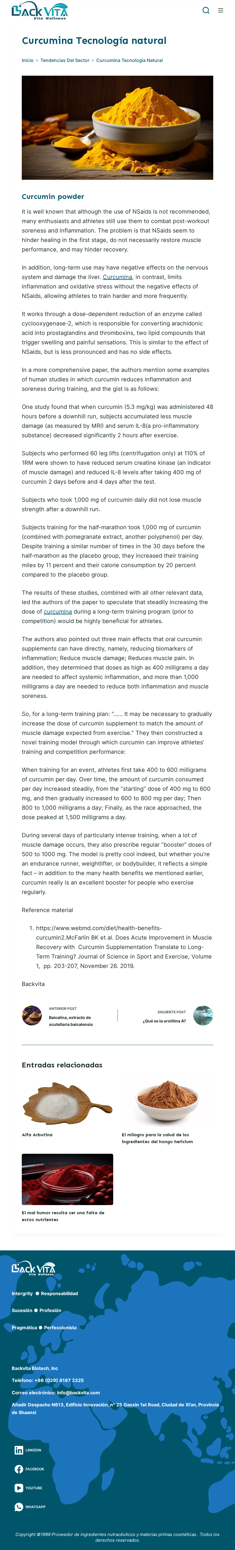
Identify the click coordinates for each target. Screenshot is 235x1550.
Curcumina (117, 277)
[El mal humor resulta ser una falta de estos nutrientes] (67, 1179)
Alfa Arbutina (37, 1134)
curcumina (58, 611)
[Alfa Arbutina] (67, 1101)
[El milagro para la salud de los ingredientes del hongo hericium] (167, 1101)
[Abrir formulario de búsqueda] (206, 10)
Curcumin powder (53, 196)
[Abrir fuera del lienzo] (220, 10)
